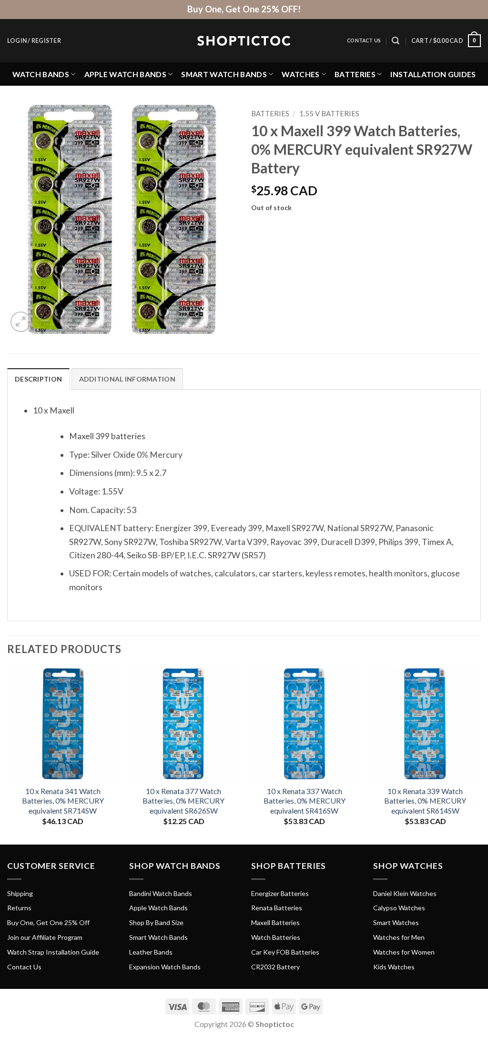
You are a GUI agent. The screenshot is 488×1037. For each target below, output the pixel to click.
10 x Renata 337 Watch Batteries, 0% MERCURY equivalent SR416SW (305, 800)
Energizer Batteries (280, 893)
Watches (300, 74)
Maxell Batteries (275, 922)
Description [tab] (38, 379)
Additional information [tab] (127, 379)
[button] (34, 40)
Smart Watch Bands (223, 74)
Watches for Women (404, 952)
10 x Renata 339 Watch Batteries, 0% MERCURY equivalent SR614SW (425, 800)
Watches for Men (399, 937)
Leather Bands (151, 952)
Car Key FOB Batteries (285, 952)
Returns (19, 908)
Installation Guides (433, 74)
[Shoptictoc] (244, 41)
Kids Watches (394, 967)
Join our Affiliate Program (44, 937)
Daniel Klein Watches (405, 893)
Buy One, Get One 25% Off (48, 922)
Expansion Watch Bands (165, 967)
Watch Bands (41, 74)
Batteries (355, 74)
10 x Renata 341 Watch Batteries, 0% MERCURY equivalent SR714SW (63, 800)
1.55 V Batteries (329, 113)
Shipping (20, 893)
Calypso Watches (399, 908)
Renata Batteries (276, 908)
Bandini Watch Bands (160, 893)
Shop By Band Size (156, 922)
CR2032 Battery (275, 967)
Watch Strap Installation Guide (53, 952)
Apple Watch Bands (125, 74)
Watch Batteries (275, 937)
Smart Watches (396, 922)
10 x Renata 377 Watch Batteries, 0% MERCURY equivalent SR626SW (183, 800)
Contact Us (364, 40)
